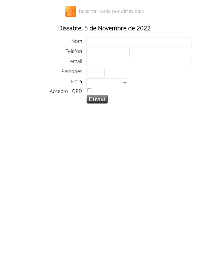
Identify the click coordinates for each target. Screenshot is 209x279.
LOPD (75, 91)
